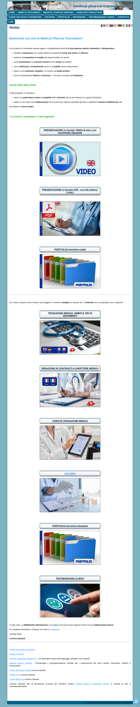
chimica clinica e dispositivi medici (92, 684)
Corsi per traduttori (89, 12)
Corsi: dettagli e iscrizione (25, 17)
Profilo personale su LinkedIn (22, 650)
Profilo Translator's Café (19, 670)
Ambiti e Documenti (29, 12)
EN (114, 26)
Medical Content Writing (58, 12)
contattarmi (54, 629)
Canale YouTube (16, 654)
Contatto (123, 17)
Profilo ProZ (14, 675)
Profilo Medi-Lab (16, 679)
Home (12, 12)
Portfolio (64, 17)
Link (11, 22)
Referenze (79, 17)
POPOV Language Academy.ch (23, 659)
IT (131, 26)
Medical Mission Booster (20, 663)
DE (123, 26)
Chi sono (49, 17)
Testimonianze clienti (102, 17)
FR (106, 26)
